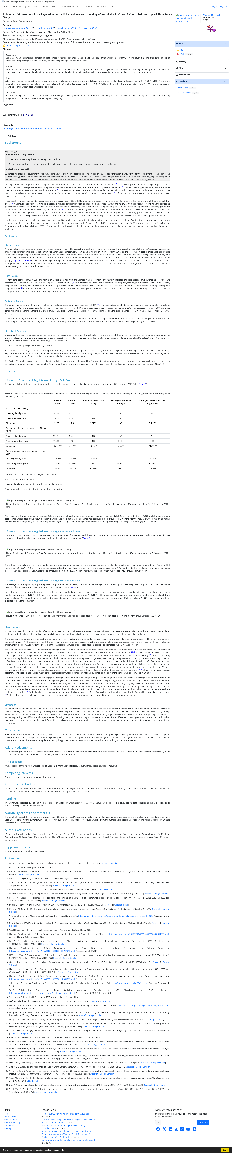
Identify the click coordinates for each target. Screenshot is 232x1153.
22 (74, 282)
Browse (16, 6)
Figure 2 (86, 538)
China (59, 128)
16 (165, 215)
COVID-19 (88, 6)
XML (182, 50)
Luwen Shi (86, 28)
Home (6, 6)
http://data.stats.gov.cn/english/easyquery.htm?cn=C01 (143, 1005)
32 (141, 669)
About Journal (10, 1116)
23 (22, 288)
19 (94, 223)
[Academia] (176, 1129)
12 (12, 203)
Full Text (11, 136)
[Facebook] (158, 1129)
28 (26, 641)
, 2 (30, 28)
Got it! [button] (225, 1150)
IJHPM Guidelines (49, 6)
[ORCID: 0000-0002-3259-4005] (51, 28)
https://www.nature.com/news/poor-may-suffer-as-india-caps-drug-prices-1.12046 (115, 916)
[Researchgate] (182, 1129)
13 (144, 203)
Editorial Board (11, 1119)
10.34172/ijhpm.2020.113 (17, 45)
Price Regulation (11, 128)
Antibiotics (50, 128)
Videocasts (101, 6)
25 (13, 313)
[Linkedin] (171, 1129)
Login (214, 6)
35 (27, 692)
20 (46, 225)
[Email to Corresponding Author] (73, 28)
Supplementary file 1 (21, 260)
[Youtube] (188, 1129)
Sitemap (7, 1128)
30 (150, 655)
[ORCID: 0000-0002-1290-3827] (76, 28)
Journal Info (30, 6)
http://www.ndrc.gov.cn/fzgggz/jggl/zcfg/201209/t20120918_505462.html (42, 979)
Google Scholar (32, 874)
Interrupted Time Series (32, 128)
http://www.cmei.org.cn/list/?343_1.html (130, 983)
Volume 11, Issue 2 (211, 15)
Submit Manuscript (71, 6)
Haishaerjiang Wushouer (14, 28)
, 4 (79, 28)
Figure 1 (142, 384)
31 (139, 669)
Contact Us (115, 6)
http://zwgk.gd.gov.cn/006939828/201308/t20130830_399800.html (139, 934)
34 (126, 686)
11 (116, 193)
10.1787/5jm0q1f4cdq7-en (112, 863)
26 (23, 641)
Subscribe (203, 1122)
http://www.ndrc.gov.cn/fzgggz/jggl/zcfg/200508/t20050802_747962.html (42, 951)
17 (143, 220)
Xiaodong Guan (65, 28)
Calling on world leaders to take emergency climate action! (68, 1140)
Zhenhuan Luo (43, 28)
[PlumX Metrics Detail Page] (210, 29)
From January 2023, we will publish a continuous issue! (66, 1114)
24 (98, 304)
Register (224, 6)
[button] (65, 1150)
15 (163, 215)
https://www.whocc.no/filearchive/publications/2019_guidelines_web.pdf (42, 993)
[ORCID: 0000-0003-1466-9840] (27, 28)
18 (92, 223)
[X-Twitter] (164, 1129)
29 (134, 652)
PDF (185, 54)
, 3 (32, 28)
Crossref (20, 874)
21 (165, 279)
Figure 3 (73, 587)
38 (29, 692)
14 (155, 212)
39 (6, 695)
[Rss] (194, 1129)
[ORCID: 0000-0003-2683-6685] (93, 28)
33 (150, 672)
